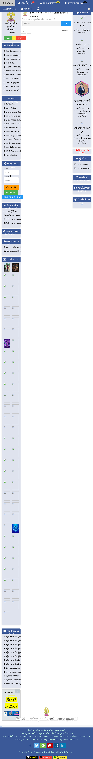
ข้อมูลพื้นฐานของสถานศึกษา (13, 84)
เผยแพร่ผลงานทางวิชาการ (13, 123)
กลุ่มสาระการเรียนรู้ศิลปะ (13, 689)
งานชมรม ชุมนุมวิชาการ (13, 115)
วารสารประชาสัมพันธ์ (13, 144)
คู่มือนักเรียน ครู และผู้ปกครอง (13, 184)
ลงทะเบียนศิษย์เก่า (12, 229)
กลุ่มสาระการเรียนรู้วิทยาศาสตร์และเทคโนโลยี (13, 677)
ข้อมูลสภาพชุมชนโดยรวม (13, 88)
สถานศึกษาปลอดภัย (12, 156)
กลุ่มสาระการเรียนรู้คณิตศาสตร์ (13, 673)
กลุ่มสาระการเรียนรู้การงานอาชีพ (13, 693)
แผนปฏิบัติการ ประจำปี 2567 (13, 180)
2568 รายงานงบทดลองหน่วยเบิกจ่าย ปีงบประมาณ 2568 (13, 252)
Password (7, 208)
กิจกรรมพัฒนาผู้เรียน (12, 700)
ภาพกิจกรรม (10, 8)
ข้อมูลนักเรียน (10, 95)
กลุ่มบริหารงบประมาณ (13, 712)
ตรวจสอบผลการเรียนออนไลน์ (13, 148)
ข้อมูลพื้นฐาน (27, 2)
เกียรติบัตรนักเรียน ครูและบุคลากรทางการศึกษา (13, 716)
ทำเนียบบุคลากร (50, 2)
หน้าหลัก (9, 3)
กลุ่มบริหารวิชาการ (11, 708)
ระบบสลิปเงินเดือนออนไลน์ (13, 107)
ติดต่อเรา (27, 8)
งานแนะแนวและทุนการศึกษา (13, 704)
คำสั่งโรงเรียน (10, 137)
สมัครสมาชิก (11, 220)
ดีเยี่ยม (7, 70)
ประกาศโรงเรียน (11, 188)
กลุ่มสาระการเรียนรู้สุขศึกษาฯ (13, 685)
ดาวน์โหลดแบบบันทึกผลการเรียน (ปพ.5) (13, 160)
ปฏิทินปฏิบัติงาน (11, 244)
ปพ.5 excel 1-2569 (12, 119)
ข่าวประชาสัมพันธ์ (77, 2)
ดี (14, 70)
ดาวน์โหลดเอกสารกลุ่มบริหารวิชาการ (13, 176)
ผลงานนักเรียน (10, 141)
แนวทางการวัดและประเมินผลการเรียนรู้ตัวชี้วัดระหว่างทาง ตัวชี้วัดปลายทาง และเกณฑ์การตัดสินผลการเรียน (13, 172)
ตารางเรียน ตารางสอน (13, 164)
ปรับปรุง (21, 70)
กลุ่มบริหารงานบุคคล (12, 248)
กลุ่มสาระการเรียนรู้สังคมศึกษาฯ (13, 681)
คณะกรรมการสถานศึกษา (13, 99)
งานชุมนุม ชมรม (82, 197)
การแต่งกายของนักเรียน (13, 152)
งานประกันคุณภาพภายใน (13, 103)
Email (6, 201)
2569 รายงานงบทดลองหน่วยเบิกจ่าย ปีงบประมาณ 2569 (13, 256)
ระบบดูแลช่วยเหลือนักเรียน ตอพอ (13, 111)
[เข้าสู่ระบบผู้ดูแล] (89, 9)
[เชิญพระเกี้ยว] (46, 23)
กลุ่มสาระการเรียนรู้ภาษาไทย (13, 669)
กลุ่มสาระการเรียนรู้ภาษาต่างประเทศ (13, 697)
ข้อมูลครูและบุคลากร (12, 91)
